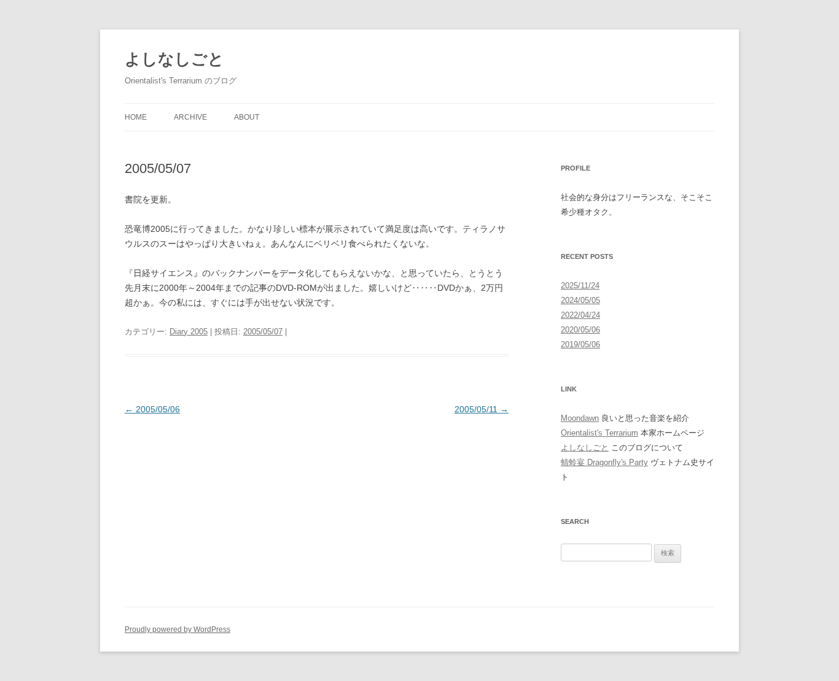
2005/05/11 (482, 409)
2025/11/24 (580, 285)
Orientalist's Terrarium (599, 432)
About (246, 117)
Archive (190, 117)
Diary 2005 (189, 331)
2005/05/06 (152, 409)
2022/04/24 (580, 315)
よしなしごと (174, 59)
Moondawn (580, 418)
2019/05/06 (580, 344)
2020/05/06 (580, 329)
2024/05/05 (580, 300)
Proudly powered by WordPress (177, 629)
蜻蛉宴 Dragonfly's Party (604, 462)
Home (136, 117)
